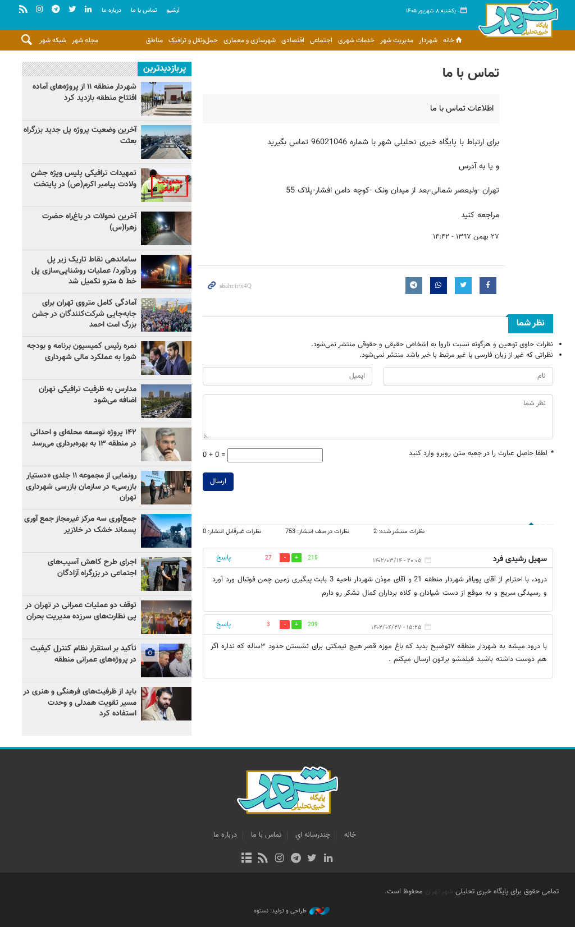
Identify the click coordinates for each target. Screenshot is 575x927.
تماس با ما (144, 10)
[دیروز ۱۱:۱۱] (166, 574)
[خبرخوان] (263, 859)
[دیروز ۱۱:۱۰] (166, 185)
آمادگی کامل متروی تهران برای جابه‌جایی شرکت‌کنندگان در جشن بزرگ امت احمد (84, 314)
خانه (448, 40)
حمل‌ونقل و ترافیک (193, 40)
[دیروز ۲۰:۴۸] (166, 315)
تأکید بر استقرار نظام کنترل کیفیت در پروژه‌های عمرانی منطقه (83, 654)
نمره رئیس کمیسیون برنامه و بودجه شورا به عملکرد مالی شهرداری (81, 352)
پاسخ (223, 557)
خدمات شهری (356, 40)
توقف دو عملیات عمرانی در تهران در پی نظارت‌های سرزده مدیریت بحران (80, 611)
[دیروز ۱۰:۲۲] (166, 531)
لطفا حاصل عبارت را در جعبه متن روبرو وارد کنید (481, 453)
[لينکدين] (328, 859)
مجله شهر (85, 40)
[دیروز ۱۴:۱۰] (166, 660)
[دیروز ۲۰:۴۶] (166, 704)
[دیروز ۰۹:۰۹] (166, 142)
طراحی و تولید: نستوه (280, 911)
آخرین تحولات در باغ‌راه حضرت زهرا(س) (89, 222)
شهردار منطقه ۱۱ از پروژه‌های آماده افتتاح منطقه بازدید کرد (84, 92)
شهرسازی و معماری (249, 40)
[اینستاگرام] (279, 859)
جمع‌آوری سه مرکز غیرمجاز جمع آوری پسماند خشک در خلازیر (80, 524)
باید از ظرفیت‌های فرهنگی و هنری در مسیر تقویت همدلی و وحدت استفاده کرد (79, 703)
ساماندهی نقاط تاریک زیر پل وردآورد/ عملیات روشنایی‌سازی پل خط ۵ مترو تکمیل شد (83, 271)
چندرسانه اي (312, 835)
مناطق (154, 40)
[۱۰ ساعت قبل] (166, 401)
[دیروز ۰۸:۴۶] (166, 358)
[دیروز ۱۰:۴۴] (166, 228)
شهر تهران (439, 891)
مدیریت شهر (396, 40)
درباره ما (111, 10)
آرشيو (173, 10)
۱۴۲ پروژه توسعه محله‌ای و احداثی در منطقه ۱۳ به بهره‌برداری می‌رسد (83, 438)
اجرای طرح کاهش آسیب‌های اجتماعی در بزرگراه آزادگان (92, 568)
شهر (518, 22)
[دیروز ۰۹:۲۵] (166, 99)
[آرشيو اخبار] (246, 859)
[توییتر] (312, 859)
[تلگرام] (296, 859)
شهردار (428, 40)
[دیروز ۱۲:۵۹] (166, 271)
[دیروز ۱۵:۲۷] (166, 444)
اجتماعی (321, 40)
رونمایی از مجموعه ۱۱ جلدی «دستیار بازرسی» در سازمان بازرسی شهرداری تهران (81, 487)
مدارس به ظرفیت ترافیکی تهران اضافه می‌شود (87, 395)
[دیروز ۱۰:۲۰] (166, 487)
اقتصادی (292, 40)
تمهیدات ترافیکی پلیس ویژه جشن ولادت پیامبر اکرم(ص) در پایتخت (83, 179)
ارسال (218, 481)
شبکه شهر (52, 40)
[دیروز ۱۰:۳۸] (166, 617)
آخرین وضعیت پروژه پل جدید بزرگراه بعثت (80, 136)
